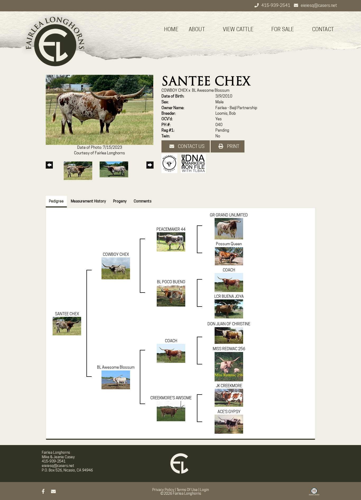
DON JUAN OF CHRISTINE (228, 324)
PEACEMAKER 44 (171, 229)
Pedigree (56, 201)
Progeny (120, 201)
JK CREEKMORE (229, 385)
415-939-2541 (276, 5)
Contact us (191, 146)
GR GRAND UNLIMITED (229, 215)
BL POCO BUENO (171, 282)
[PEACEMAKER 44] (171, 241)
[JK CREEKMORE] (229, 397)
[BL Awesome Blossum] (115, 379)
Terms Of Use (187, 490)
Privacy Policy (163, 490)
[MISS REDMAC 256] (229, 366)
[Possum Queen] (229, 255)
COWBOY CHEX (174, 90)
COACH (229, 270)
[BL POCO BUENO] (171, 295)
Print (232, 146)
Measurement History (88, 201)
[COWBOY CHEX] (115, 268)
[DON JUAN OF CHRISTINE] (229, 335)
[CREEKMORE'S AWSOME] (171, 410)
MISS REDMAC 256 (229, 348)
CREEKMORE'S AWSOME (171, 398)
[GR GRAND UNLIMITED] (229, 228)
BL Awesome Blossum (210, 90)
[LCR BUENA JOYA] (229, 308)
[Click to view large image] (99, 109)
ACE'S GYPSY (228, 411)
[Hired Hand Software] (314, 493)
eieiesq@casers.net (319, 5)
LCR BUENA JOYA (229, 296)
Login (204, 490)
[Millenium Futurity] (170, 163)
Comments (142, 201)
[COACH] (229, 282)
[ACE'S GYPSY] (229, 424)
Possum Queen (229, 244)
